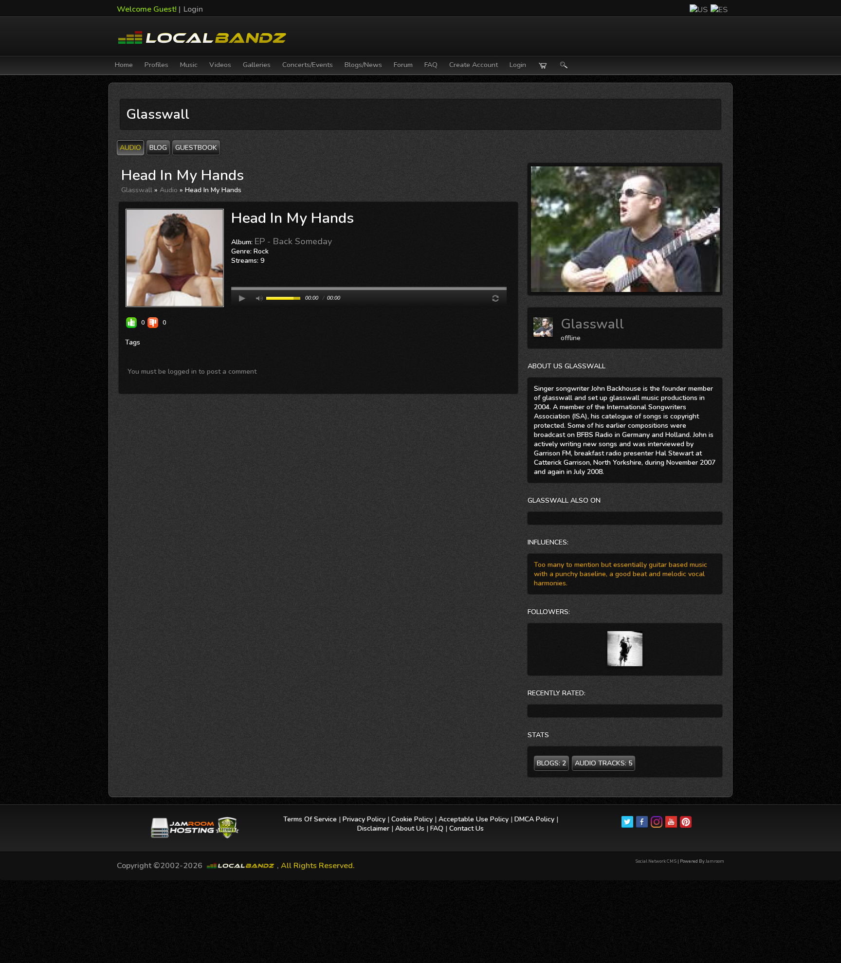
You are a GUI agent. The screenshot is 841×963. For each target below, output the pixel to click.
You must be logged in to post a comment (192, 371)
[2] (239, 270)
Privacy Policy (364, 819)
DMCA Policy (534, 819)
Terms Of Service (310, 819)
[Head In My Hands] (174, 257)
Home (124, 65)
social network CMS (655, 861)
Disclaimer (373, 828)
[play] (242, 298)
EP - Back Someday (293, 241)
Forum (403, 65)
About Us (409, 828)
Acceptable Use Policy (474, 819)
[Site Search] (564, 65)
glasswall (592, 324)
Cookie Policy (412, 819)
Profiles (156, 65)
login (518, 65)
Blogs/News (363, 65)
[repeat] (495, 298)
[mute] (259, 298)
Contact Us (466, 828)
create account (473, 65)
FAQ (431, 65)
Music (189, 65)
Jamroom (715, 861)
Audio (169, 190)
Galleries (257, 65)
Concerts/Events (307, 65)
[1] (235, 270)
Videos (220, 65)
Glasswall (136, 190)
